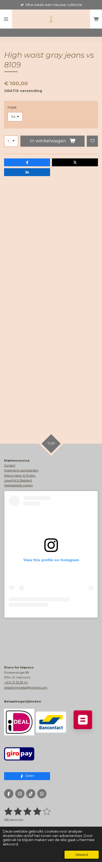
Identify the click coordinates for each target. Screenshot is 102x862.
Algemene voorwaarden (21, 470)
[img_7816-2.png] (83, 722)
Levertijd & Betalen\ (18, 480)
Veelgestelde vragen (18, 485)
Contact (9, 465)
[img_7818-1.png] (19, 722)
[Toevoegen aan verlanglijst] (92, 141)
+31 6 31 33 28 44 (16, 682)
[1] (11, 141)
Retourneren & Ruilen (20, 475)
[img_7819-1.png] (19, 754)
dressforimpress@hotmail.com (25, 687)
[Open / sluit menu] (6, 19)
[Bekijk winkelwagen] (96, 19)
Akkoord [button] (81, 855)
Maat (12, 107)
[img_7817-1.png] (51, 722)
